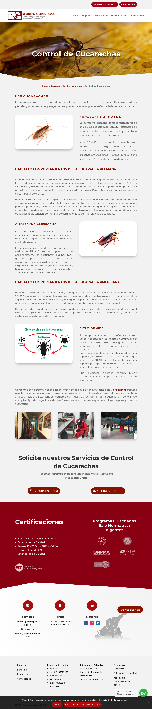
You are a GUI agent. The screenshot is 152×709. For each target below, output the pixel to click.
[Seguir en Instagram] (92, 623)
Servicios (100, 15)
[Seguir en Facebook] (86, 623)
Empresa (87, 15)
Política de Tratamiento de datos (122, 681)
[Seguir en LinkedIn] (98, 623)
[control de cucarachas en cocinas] (76, 437)
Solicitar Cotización (110, 491)
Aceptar (57, 704)
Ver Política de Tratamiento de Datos (82, 704)
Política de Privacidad (125, 673)
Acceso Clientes (105, 4)
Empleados (129, 4)
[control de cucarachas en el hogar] (33, 437)
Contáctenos (136, 15)
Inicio (75, 15)
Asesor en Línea (46, 491)
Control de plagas (72, 86)
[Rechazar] (148, 702)
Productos (117, 15)
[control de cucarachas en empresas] (119, 437)
